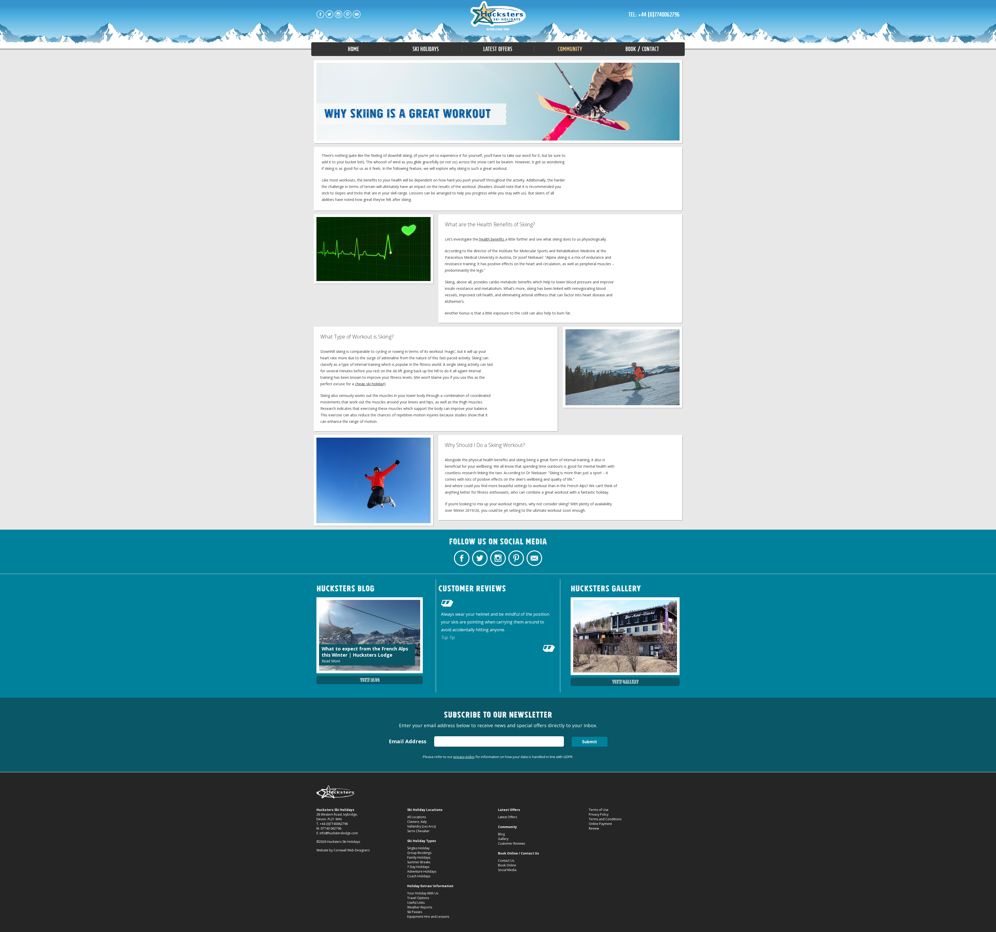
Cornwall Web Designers (352, 850)
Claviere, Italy (417, 821)
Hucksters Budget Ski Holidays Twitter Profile (329, 14)
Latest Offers (507, 817)
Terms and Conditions (605, 819)
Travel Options (418, 898)
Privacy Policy (598, 814)
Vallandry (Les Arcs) (421, 826)
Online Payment (600, 824)
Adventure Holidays (421, 871)
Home (353, 49)
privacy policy (464, 756)
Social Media (507, 870)
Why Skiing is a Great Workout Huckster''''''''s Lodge (498, 16)
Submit (589, 742)
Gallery (503, 839)
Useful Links (416, 902)
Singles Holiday (418, 848)
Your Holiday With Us (422, 893)
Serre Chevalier (418, 831)
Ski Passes (414, 912)
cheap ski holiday (369, 383)
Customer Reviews (511, 843)
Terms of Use (598, 810)
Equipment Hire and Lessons (428, 916)
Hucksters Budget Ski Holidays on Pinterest (347, 14)
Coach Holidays (418, 876)
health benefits (491, 239)
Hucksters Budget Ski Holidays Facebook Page (320, 14)
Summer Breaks (418, 862)
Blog (501, 834)
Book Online (507, 865)
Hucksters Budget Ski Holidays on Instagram (338, 14)
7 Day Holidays (418, 867)
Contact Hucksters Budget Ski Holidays (357, 14)
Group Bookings (419, 853)
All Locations (416, 817)
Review (594, 828)
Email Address (407, 741)
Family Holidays (418, 857)
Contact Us (506, 860)
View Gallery (625, 681)
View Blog (369, 680)
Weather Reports (419, 907)
